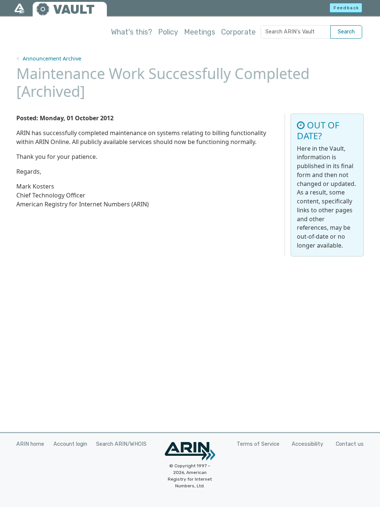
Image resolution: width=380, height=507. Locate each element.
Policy (168, 31)
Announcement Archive (52, 58)
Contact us (350, 444)
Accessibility (307, 444)
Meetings (199, 31)
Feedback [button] (346, 7)
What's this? (131, 31)
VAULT (74, 9)
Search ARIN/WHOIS (121, 444)
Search (346, 32)
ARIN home (30, 444)
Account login (70, 444)
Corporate (238, 31)
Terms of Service (258, 444)
